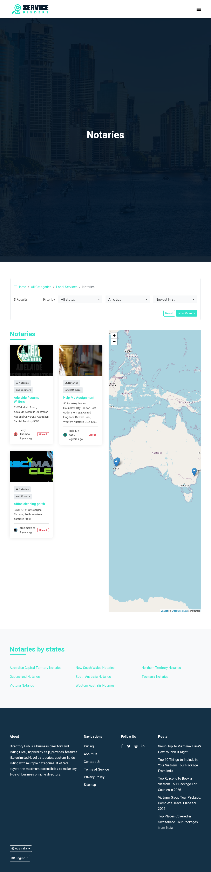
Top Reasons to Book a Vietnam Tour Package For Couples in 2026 (177, 784)
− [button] (114, 341)
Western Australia (73, 421)
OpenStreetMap (180, 610)
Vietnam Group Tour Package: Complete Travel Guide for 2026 (179, 803)
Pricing (89, 746)
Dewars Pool (82, 417)
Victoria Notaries (22, 685)
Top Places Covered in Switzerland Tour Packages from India (178, 821)
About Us (90, 754)
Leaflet (164, 610)
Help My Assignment (79, 398)
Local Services (66, 287)
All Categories (41, 287)
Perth (28, 514)
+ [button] (114, 335)
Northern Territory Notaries (161, 668)
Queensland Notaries (25, 677)
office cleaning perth (29, 504)
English (20, 858)
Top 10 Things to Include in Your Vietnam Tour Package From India (178, 765)
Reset (169, 313)
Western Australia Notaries (95, 685)
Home (21, 287)
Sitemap (90, 785)
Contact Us (92, 762)
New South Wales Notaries (95, 668)
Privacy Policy (94, 777)
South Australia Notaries (93, 677)
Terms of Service (96, 769)
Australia (21, 848)
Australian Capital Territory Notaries (35, 668)
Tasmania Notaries (155, 677)
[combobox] (80, 299)
